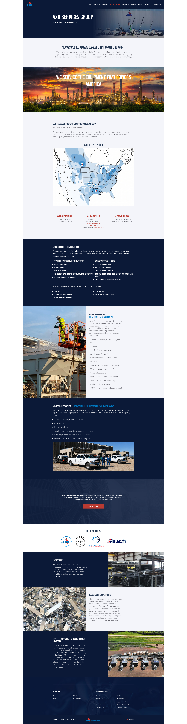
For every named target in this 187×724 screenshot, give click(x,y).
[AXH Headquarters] (89, 183)
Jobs (68, 720)
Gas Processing (120, 698)
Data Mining (119, 695)
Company (62, 720)
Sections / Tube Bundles (78, 701)
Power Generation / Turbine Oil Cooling (124, 701)
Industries (104, 4)
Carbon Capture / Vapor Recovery (104, 704)
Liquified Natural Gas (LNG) (123, 704)
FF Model (75, 695)
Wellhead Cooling (100, 707)
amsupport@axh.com (93, 223)
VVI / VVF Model (77, 698)
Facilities (133, 4)
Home (90, 4)
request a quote (93, 506)
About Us (140, 4)
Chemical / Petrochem (122, 707)
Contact (147, 4)
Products (96, 4)
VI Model (55, 698)
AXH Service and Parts (115, 4)
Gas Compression (100, 698)
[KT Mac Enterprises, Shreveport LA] (96, 190)
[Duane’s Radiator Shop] (82, 164)
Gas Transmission (100, 701)
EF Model (55, 695)
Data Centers (99, 695)
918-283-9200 (157, 4)
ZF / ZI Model (56, 701)
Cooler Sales (125, 4)
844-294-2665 (99, 227)
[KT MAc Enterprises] (94, 185)
